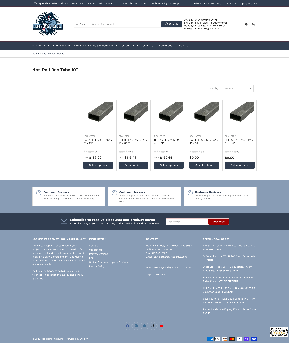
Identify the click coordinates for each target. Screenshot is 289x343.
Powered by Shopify (77, 339)
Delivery (197, 3)
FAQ (219, 3)
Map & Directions (155, 274)
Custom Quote (166, 45)
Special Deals (130, 45)
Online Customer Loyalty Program (108, 262)
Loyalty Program (248, 3)
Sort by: (214, 88)
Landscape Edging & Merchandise (94, 45)
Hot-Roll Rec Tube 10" (53, 53)
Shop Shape (60, 45)
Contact (184, 45)
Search (173, 24)
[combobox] (136, 24)
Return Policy (96, 266)
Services (148, 45)
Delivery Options (98, 253)
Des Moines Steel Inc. (52, 339)
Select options (98, 165)
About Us (209, 3)
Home (35, 53)
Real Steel (89, 136)
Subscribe (219, 221)
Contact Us (230, 3)
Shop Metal (39, 45)
